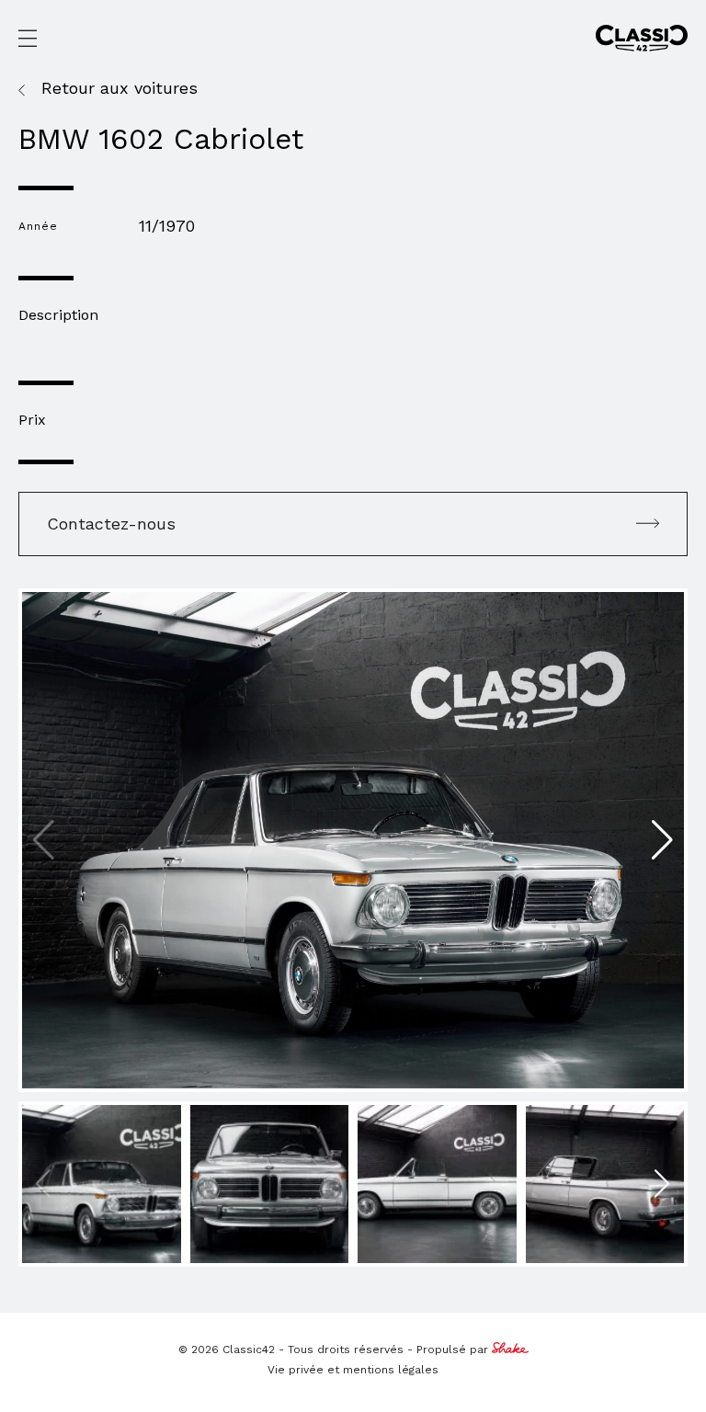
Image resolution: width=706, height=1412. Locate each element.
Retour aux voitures (119, 88)
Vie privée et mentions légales (353, 1369)
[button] (662, 840)
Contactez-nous (111, 523)
